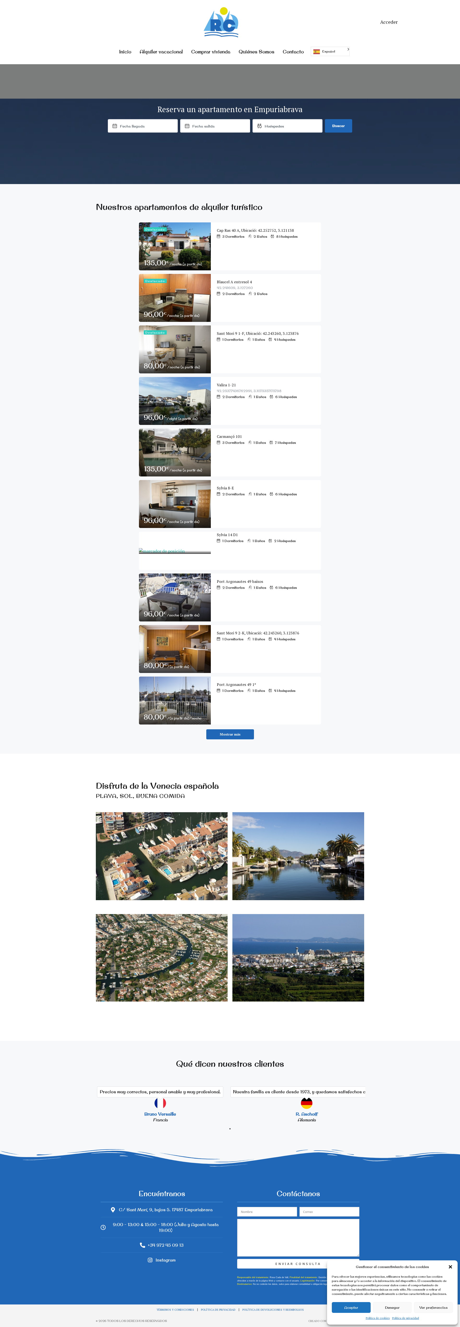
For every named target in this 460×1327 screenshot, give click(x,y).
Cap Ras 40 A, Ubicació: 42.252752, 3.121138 (255, 230)
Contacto (293, 52)
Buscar (338, 126)
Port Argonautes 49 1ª (236, 684)
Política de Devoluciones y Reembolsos (273, 1309)
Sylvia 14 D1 (227, 534)
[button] (450, 1266)
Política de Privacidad (218, 1309)
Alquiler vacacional (161, 52)
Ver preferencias (433, 1307)
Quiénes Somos (256, 52)
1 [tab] (230, 1128)
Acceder (389, 22)
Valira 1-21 (226, 385)
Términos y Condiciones (175, 1309)
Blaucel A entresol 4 (235, 281)
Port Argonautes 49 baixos (240, 581)
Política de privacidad (405, 1318)
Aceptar (351, 1307)
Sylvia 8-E (225, 488)
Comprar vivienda (210, 52)
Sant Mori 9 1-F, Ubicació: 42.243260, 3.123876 (258, 333)
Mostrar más (230, 734)
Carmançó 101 (229, 436)
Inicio (125, 52)
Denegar (392, 1307)
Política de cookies (378, 1318)
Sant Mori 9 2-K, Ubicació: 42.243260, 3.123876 (258, 633)
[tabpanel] (160, 1102)
